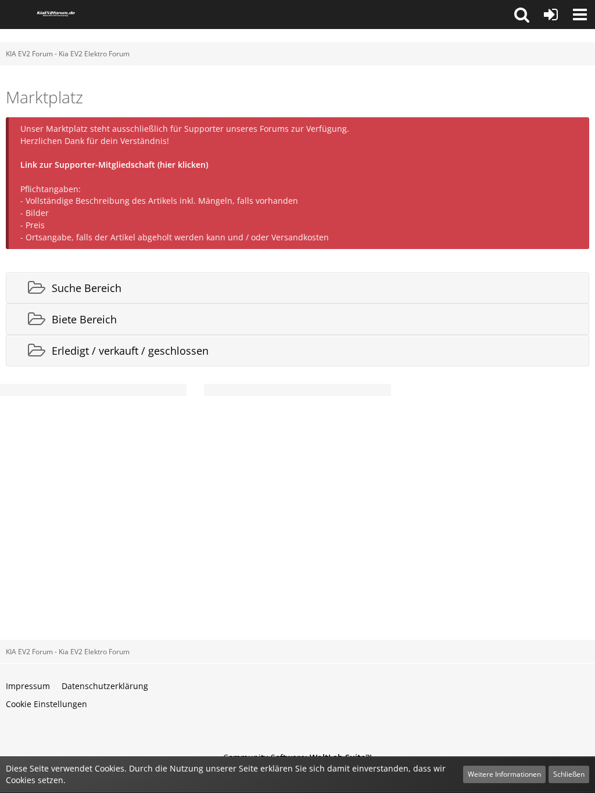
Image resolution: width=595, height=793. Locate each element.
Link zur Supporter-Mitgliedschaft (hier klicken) (114, 164)
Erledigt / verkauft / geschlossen (130, 351)
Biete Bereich (84, 319)
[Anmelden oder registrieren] (550, 14)
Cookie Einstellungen (46, 703)
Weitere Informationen (504, 774)
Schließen (569, 774)
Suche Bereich (86, 288)
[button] (521, 14)
